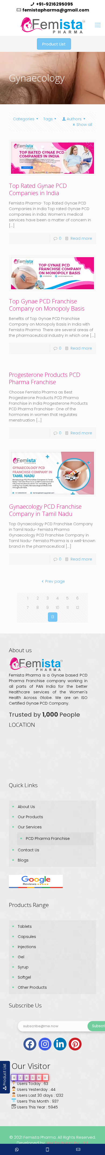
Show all (84, 124)
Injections (27, 946)
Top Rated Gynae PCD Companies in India (38, 189)
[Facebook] (29, 1044)
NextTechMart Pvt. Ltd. (67, 1143)
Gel (21, 957)
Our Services (30, 827)
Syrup (23, 967)
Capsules (27, 936)
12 (77, 607)
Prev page (55, 581)
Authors (74, 119)
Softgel (24, 977)
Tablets (25, 926)
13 (52, 617)
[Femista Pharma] (52, 25)
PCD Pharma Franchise (48, 838)
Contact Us (28, 850)
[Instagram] (44, 1044)
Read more (81, 238)
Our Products (30, 817)
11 (67, 607)
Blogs (23, 860)
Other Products (32, 987)
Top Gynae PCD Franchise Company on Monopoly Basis (47, 304)
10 (57, 607)
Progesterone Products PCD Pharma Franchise (44, 378)
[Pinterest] (75, 1044)
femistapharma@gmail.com (55, 10)
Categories (23, 119)
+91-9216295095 (54, 4)
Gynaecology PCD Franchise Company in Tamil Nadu (45, 509)
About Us (26, 806)
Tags (48, 119)
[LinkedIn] (60, 1044)
